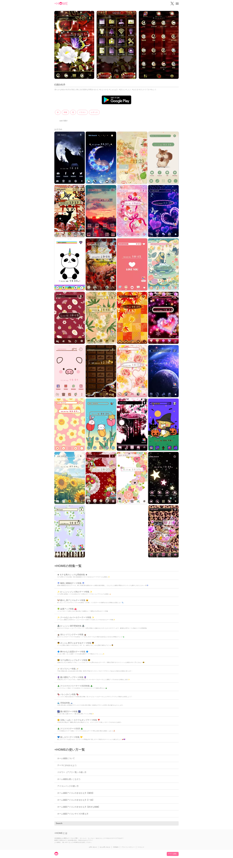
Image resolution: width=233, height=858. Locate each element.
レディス (94, 112)
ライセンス (140, 847)
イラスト (82, 112)
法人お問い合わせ (105, 847)
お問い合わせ (93, 847)
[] (175, 823)
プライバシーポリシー (128, 847)
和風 (65, 112)
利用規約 (116, 847)
